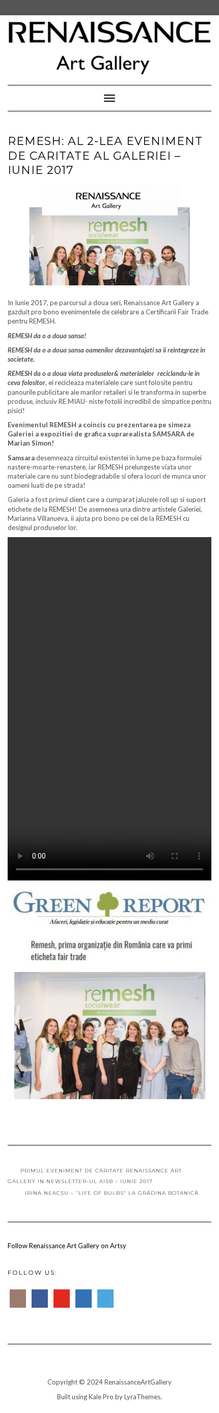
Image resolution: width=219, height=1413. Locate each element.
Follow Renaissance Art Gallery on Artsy (67, 1246)
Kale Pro (101, 1397)
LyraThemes (142, 1397)
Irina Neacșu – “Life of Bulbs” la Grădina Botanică (112, 1193)
